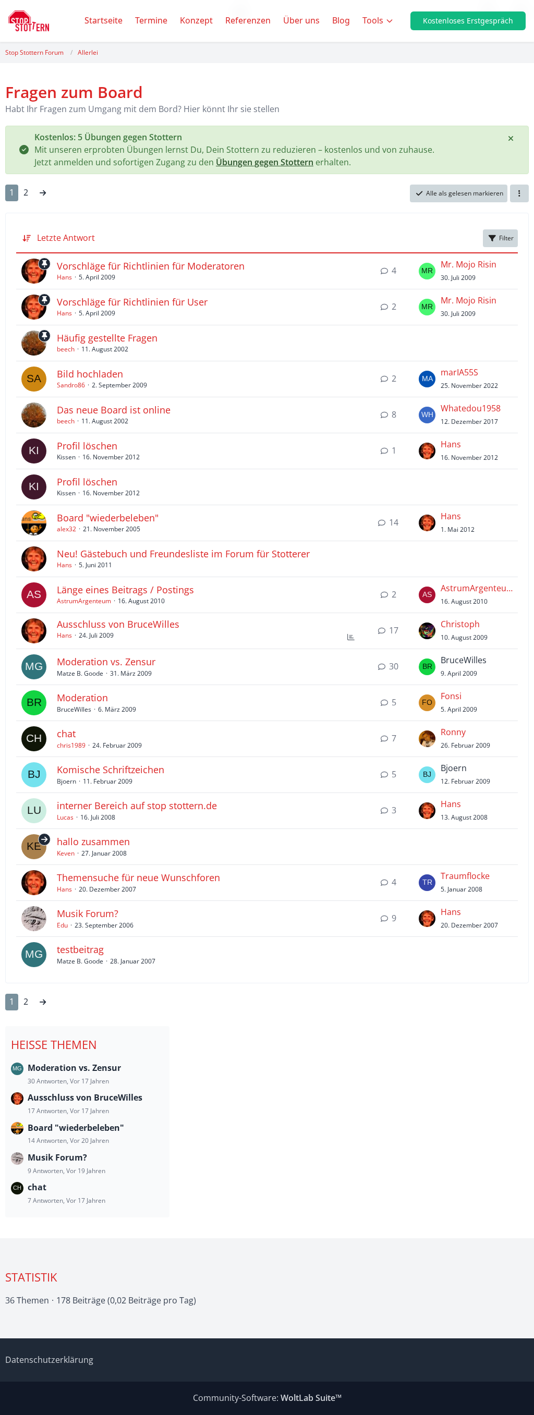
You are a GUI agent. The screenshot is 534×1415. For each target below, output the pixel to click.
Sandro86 (71, 385)
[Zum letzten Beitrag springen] (427, 271)
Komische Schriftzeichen (110, 769)
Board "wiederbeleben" (108, 517)
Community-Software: (267, 1398)
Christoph (460, 624)
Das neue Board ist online (114, 410)
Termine (151, 20)
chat (66, 733)
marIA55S (459, 372)
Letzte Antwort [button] (66, 237)
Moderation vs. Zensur (106, 661)
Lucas (65, 817)
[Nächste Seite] (42, 193)
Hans (64, 277)
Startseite (103, 20)
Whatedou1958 (471, 408)
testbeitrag (80, 949)
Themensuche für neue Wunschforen (138, 877)
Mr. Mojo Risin (468, 264)
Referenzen (248, 20)
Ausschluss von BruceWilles (118, 624)
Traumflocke (465, 876)
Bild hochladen (90, 374)
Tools (372, 20)
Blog (341, 20)
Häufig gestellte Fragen (107, 338)
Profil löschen (87, 446)
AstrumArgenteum (84, 600)
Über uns (301, 20)
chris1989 (71, 745)
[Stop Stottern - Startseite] (28, 20)
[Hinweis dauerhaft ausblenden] (511, 137)
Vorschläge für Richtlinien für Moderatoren (151, 266)
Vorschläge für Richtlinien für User (132, 302)
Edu (62, 925)
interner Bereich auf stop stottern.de (137, 805)
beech (66, 349)
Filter (506, 238)
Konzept (196, 20)
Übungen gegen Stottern (264, 162)
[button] (519, 193)
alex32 (66, 528)
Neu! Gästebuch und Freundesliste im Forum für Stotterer (183, 553)
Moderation (82, 697)
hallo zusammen (93, 841)
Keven (66, 853)
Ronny (453, 732)
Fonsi (451, 696)
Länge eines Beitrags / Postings (125, 589)
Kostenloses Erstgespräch (468, 21)
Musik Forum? (87, 913)
